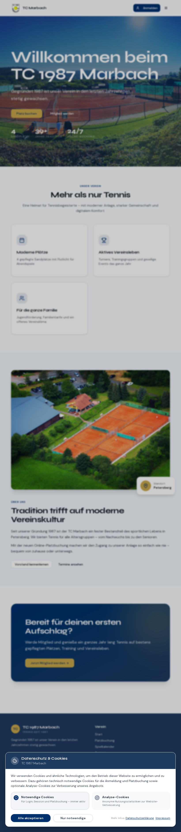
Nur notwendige (73, 818)
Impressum (163, 818)
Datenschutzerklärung (140, 818)
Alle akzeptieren (30, 818)
